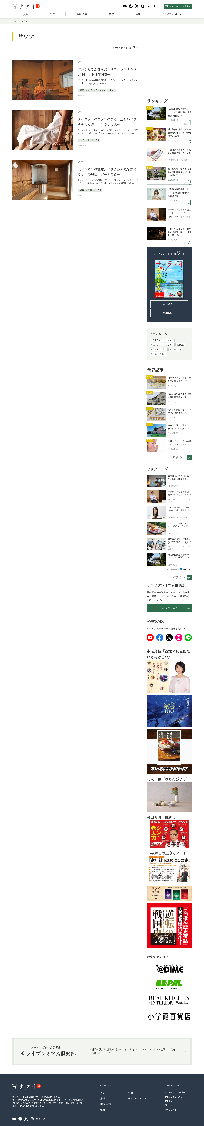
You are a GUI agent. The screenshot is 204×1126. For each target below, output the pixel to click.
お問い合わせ (170, 1109)
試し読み (168, 304)
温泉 (82, 90)
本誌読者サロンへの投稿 (175, 1092)
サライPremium (137, 1098)
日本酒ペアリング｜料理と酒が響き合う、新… (179, 379)
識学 (82, 190)
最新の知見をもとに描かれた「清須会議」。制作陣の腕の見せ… (179, 232)
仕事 (90, 190)
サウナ (112, 90)
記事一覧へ (179, 457)
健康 (111, 14)
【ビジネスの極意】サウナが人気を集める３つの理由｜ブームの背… (107, 172)
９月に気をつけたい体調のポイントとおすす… (179, 443)
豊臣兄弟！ (157, 340)
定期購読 (168, 313)
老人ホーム (176, 349)
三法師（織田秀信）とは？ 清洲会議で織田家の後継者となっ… (179, 192)
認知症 (181, 344)
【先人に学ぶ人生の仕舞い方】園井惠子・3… (179, 395)
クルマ (170, 340)
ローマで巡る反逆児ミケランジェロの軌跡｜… (179, 427)
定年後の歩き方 (159, 349)
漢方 (163, 353)
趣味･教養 (81, 14)
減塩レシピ (157, 344)
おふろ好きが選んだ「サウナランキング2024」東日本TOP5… (107, 72)
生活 (138, 14)
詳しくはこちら (169, 608)
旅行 (52, 14)
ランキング (100, 90)
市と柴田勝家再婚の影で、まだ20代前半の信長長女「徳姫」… (179, 112)
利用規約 (168, 1105)
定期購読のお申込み (173, 1096)
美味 (25, 14)
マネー (170, 344)
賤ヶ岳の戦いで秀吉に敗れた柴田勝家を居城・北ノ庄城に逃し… (179, 172)
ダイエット (85, 140)
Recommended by (172, 569)
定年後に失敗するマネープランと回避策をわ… (179, 411)
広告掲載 (168, 1101)
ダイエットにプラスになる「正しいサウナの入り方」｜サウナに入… (107, 121)
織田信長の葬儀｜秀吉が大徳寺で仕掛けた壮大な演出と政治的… (179, 133)
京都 (155, 353)
